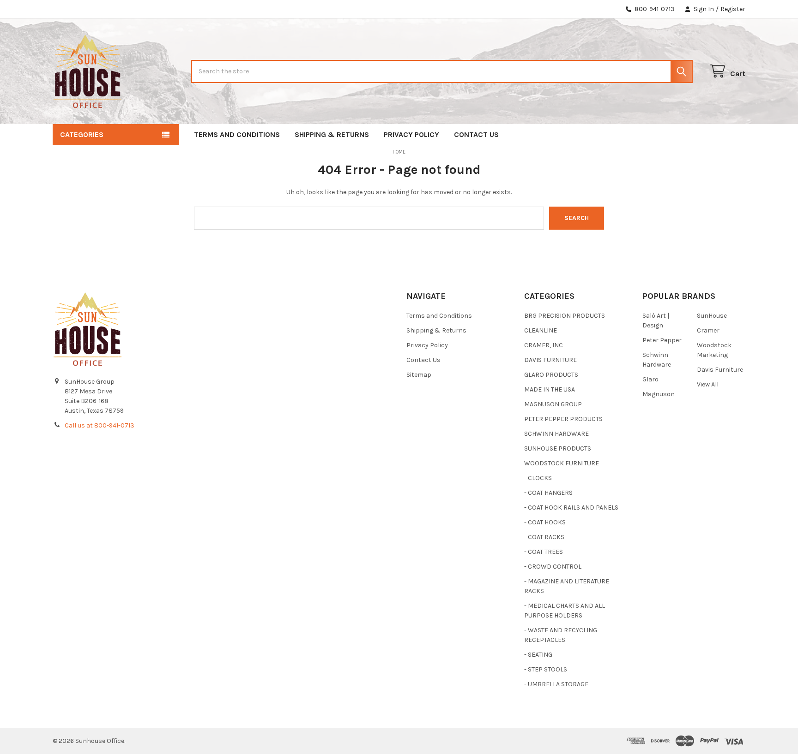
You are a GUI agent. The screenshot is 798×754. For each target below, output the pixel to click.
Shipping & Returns (332, 134)
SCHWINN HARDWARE (556, 434)
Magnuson (658, 394)
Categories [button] (81, 134)
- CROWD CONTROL (552, 566)
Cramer (708, 330)
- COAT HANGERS (548, 493)
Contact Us (476, 134)
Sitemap (418, 375)
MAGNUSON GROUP (553, 404)
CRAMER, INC (543, 345)
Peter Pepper (662, 340)
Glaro (650, 379)
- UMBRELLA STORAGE (556, 684)
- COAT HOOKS (545, 522)
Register (732, 9)
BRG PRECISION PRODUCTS (564, 316)
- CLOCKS (538, 478)
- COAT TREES (543, 552)
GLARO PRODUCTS (551, 375)
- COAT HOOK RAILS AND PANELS (571, 507)
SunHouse (712, 316)
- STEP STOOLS (545, 669)
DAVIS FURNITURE (550, 360)
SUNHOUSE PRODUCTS (557, 448)
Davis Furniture (720, 370)
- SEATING (538, 655)
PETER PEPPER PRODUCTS (563, 419)
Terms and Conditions (237, 134)
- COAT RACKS (544, 537)
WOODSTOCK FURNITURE (561, 463)
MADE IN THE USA (549, 389)
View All (708, 384)
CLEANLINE (540, 330)
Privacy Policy (411, 134)
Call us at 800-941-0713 (99, 425)
